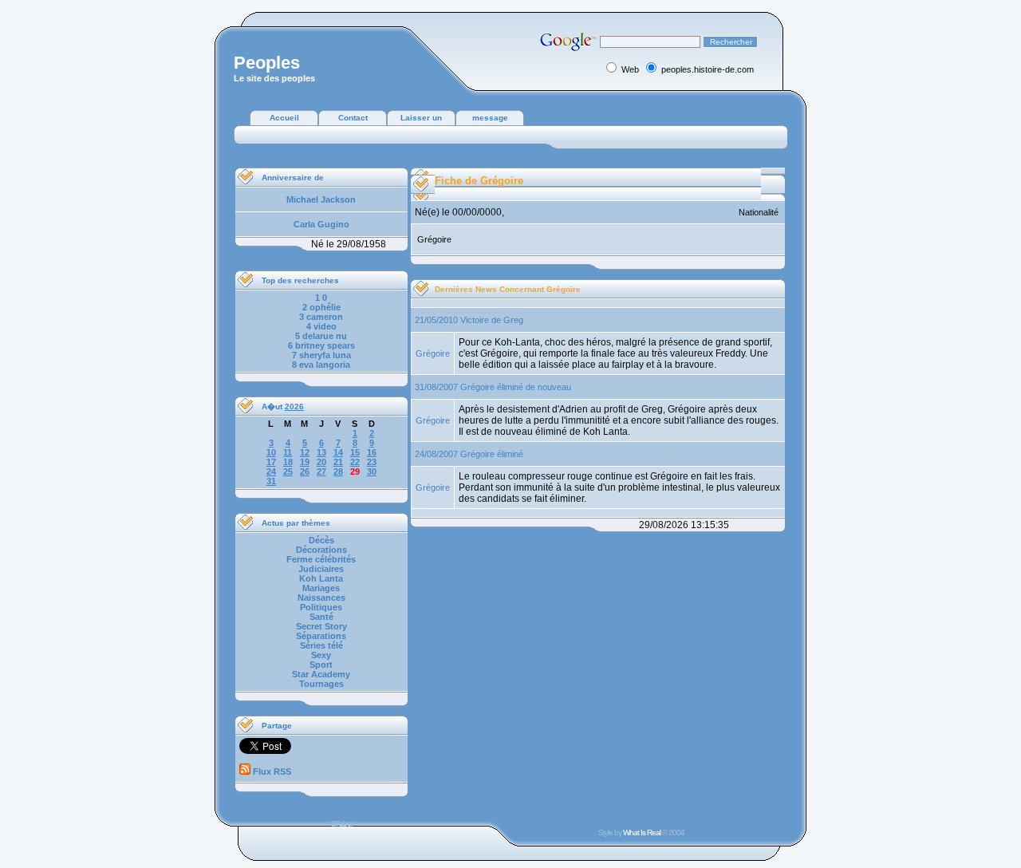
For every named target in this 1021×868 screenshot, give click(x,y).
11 (287, 452)
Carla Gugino (321, 224)
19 (304, 462)
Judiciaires (321, 569)
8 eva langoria (321, 364)
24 (271, 471)
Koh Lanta (321, 578)
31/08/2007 (436, 387)
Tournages (321, 683)
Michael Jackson (321, 199)
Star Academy (321, 674)
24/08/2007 (436, 454)
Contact (353, 117)
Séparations (321, 636)
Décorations (321, 549)
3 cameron (321, 317)
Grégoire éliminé (491, 454)
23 (371, 462)
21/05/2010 (436, 320)
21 (338, 462)
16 (371, 452)
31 (271, 481)
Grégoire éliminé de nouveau (515, 387)
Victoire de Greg (491, 320)
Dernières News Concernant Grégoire (508, 289)
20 (321, 462)
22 (355, 462)
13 (321, 452)
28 (338, 471)
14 (338, 452)
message (490, 117)
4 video (321, 326)
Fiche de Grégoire (479, 181)
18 (288, 462)
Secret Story (321, 626)
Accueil (284, 117)
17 (271, 462)
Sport (321, 664)
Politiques (321, 607)
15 (355, 452)
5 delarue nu (321, 336)
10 (271, 452)
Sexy (321, 655)
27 (321, 471)
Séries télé (321, 645)
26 (304, 471)
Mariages (321, 588)
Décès (321, 540)
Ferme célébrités (321, 559)
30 (371, 471)
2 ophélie (321, 307)
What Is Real (641, 832)
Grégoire (433, 353)
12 (304, 452)
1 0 (321, 297)
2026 (294, 406)
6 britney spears (321, 345)
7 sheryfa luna (321, 355)
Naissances (321, 597)
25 (288, 471)
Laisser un (421, 117)
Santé (321, 616)
